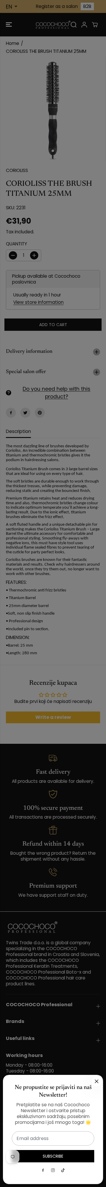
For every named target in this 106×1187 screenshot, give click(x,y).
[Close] (96, 1081)
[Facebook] (43, 1170)
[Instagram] (53, 1170)
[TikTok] (63, 1170)
